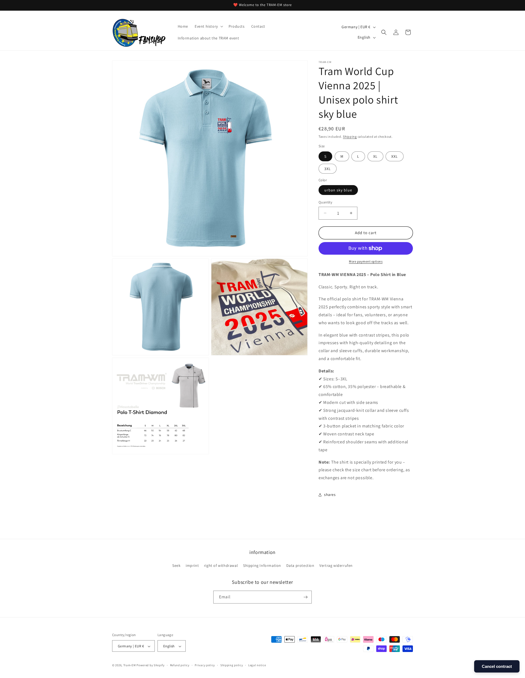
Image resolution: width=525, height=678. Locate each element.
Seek (176, 565)
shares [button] (330, 494)
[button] (208, 26)
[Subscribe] (305, 597)
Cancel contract (497, 666)
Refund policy (179, 665)
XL (375, 156)
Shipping (350, 136)
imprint (192, 565)
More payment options (366, 261)
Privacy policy (205, 665)
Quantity (325, 202)
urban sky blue (338, 190)
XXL (394, 156)
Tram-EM (129, 665)
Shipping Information (262, 565)
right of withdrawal (221, 565)
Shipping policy (231, 665)
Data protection (300, 565)
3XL (327, 168)
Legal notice (257, 665)
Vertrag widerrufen (336, 565)
